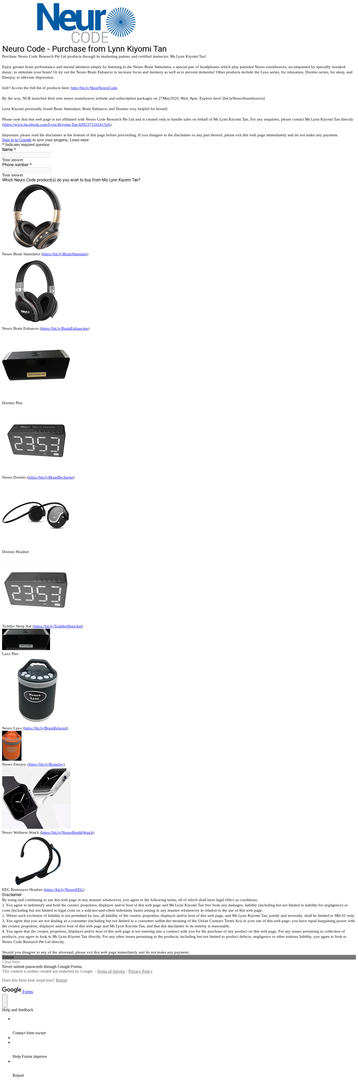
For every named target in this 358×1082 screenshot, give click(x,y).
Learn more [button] (79, 140)
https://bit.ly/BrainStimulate (64, 254)
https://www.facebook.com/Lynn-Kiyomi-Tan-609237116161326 (56, 124)
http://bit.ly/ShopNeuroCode (94, 88)
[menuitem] (184, 1025)
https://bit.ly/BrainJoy (46, 764)
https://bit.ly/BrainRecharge (50, 477)
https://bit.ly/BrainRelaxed (45, 728)
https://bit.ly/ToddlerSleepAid (58, 626)
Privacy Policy (140, 971)
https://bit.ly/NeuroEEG (64, 890)
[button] (179, 957)
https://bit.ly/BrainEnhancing (64, 328)
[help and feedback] (4, 1001)
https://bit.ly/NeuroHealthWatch (67, 832)
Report (61, 980)
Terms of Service (111, 971)
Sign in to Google (16, 140)
